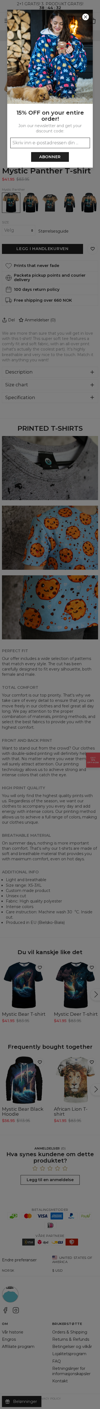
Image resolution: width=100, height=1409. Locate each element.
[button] (50, 704)
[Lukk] (85, 17)
